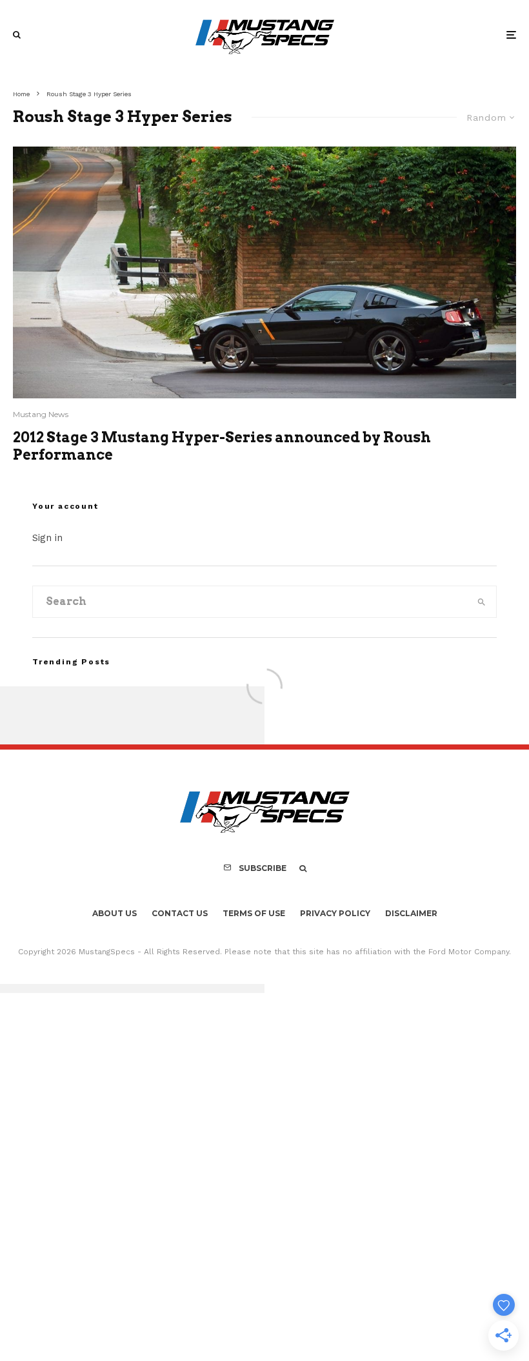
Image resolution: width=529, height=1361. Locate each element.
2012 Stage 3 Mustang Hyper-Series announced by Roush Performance (222, 445)
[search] (481, 601)
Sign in (47, 538)
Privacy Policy (335, 913)
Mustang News (40, 414)
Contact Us (180, 913)
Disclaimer (411, 913)
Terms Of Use (254, 913)
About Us (114, 913)
